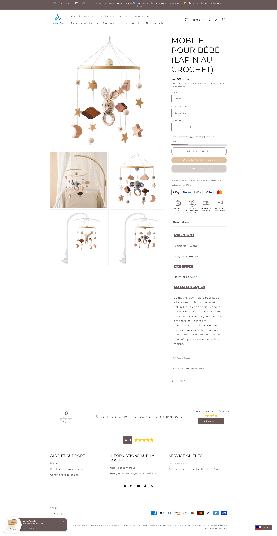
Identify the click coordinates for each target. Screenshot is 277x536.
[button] (133, 16)
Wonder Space (88, 525)
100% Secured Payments (188, 368)
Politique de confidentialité (188, 525)
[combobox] (263, 527)
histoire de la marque (122, 467)
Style (174, 92)
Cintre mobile (179, 106)
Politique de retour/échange (67, 469)
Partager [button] (180, 380)
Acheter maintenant (199, 168)
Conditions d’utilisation (215, 525)
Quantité (176, 120)
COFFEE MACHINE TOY (33, 523)
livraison (55, 463)
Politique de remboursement (157, 525)
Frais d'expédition (197, 83)
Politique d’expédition (216, 529)
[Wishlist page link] (186, 19)
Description (181, 221)
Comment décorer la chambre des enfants (194, 469)
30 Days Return (183, 358)
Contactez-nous (178, 463)
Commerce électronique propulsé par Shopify (117, 525)
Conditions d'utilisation (64, 474)
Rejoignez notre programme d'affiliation (133, 473)
